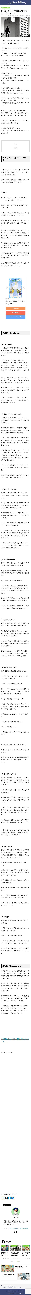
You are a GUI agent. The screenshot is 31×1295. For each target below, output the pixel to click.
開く (15, 148)
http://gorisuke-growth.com (18, 1228)
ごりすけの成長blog (15, 2)
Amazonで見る (15, 308)
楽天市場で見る (15, 312)
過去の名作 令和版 (6, 7)
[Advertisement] (15, 1122)
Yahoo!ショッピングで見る (15, 317)
